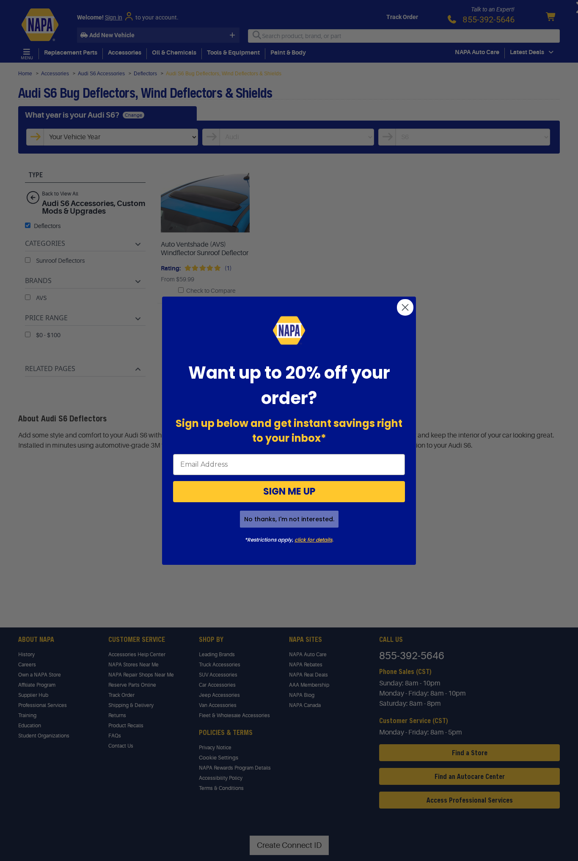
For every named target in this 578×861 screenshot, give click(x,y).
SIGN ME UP (289, 491)
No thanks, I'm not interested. (289, 519)
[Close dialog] (405, 307)
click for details (313, 539)
